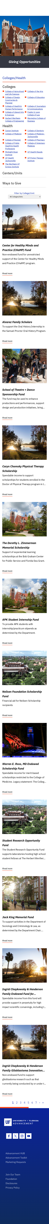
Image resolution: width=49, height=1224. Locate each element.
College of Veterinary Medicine (36, 144)
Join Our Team (13, 1174)
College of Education (36, 97)
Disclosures (11, 1183)
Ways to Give (12, 183)
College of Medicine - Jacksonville (36, 135)
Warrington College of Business (36, 119)
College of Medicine (13, 134)
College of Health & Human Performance (14, 107)
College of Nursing (13, 140)
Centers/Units (12, 173)
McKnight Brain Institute (11, 153)
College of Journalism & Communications (36, 107)
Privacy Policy (13, 1187)
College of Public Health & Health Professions (12, 146)
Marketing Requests (16, 1162)
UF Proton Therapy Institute (35, 159)
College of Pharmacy (36, 140)
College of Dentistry (35, 131)
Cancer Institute (12, 131)
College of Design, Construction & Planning (12, 100)
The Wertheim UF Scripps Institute (12, 165)
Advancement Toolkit (16, 1157)
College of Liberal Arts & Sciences (14, 113)
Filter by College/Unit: (24, 193)
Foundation (11, 1178)
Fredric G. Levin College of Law (33, 113)
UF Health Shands (35, 152)
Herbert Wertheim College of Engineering (14, 119)
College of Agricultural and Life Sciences (14, 92)
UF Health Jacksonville (10, 159)
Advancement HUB (15, 1153)
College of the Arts (35, 91)
